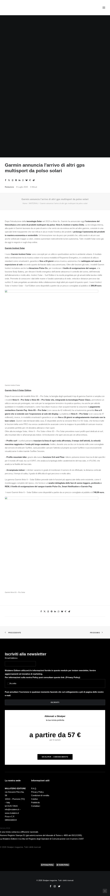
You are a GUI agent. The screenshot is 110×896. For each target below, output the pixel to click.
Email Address (11, 658)
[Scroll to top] (105, 891)
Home (25, 203)
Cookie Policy (63, 865)
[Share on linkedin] (19, 180)
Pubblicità (35, 802)
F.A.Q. (34, 788)
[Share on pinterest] (16, 180)
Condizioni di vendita (40, 795)
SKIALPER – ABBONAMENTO (55, 757)
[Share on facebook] (5, 180)
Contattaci (35, 806)
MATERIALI (33, 203)
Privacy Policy (72, 677)
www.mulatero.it (12, 813)
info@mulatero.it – (13, 809)
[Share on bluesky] (26, 180)
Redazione (9, 187)
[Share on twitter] (9, 180)
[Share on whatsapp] (23, 180)
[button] (104, 7)
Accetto (13, 683)
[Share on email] (33, 180)
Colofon (34, 799)
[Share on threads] (12, 180)
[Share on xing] (30, 180)
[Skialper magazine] (16, 8)
